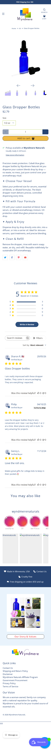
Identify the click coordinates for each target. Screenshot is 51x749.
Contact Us (8, 668)
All (20, 28)
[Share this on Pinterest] (18, 257)
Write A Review (27, 324)
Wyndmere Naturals (17, 715)
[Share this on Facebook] (12, 257)
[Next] (33, 86)
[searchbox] (15, 338)
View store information (15, 155)
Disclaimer (8, 674)
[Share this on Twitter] (5, 257)
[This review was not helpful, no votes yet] (43, 393)
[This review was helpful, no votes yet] (38, 393)
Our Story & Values (25, 636)
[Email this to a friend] (25, 257)
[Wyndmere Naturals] (25, 14)
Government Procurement (15, 680)
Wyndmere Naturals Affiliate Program (20, 677)
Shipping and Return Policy (15, 671)
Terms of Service (10, 686)
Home (14, 28)
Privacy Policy (9, 683)
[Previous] (18, 86)
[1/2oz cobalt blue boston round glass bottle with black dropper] (25, 58)
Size (4, 118)
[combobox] (34, 345)
